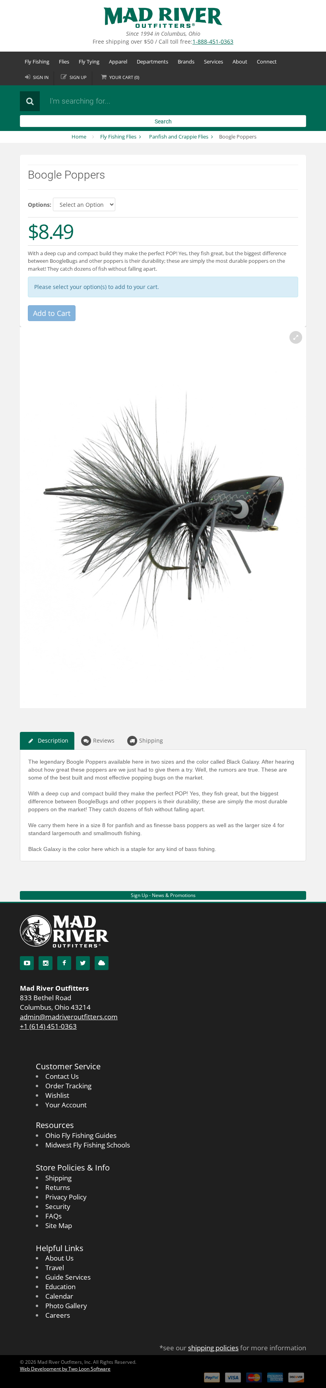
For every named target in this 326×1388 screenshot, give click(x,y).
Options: (39, 204)
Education (60, 1286)
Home (79, 136)
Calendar (59, 1296)
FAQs (53, 1216)
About (240, 61)
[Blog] (102, 963)
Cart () (124, 77)
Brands (186, 61)
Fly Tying (89, 61)
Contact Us (62, 1076)
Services (213, 61)
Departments (152, 61)
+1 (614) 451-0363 (48, 1026)
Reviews (103, 740)
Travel (54, 1267)
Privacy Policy (66, 1196)
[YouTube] (27, 963)
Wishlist (57, 1095)
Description (53, 740)
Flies (64, 61)
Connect (267, 61)
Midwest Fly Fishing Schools (87, 1144)
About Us (59, 1258)
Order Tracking (68, 1085)
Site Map (58, 1225)
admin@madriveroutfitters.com (69, 1016)
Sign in (41, 77)
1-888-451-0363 (212, 41)
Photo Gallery (66, 1305)
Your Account (66, 1104)
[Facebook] (64, 963)
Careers (57, 1315)
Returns (57, 1187)
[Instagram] (45, 963)
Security (57, 1206)
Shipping (151, 740)
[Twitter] (83, 963)
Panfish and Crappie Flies (178, 136)
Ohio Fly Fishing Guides (80, 1135)
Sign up (78, 77)
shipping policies (213, 1347)
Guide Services (68, 1277)
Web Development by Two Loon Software (65, 1368)
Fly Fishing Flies (118, 136)
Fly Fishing (37, 61)
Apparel (118, 61)
